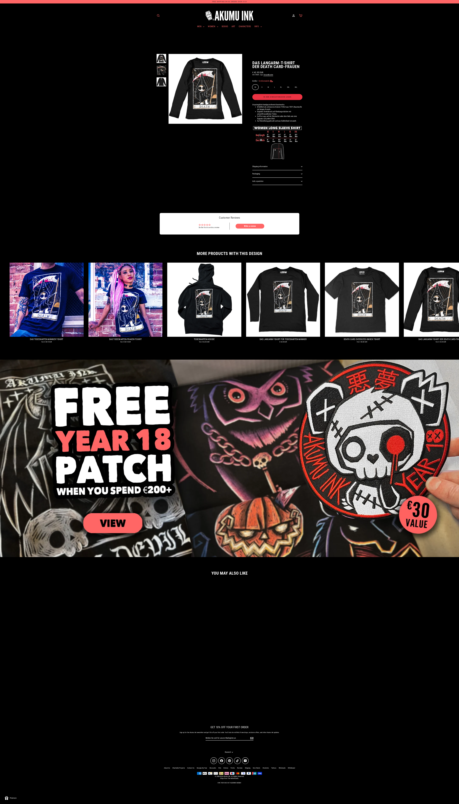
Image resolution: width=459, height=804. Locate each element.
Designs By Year (202, 768)
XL (281, 87)
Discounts (213, 768)
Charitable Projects (178, 768)
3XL (296, 87)
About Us (167, 768)
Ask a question (257, 181)
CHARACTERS (245, 26)
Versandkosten (268, 75)
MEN (199, 26)
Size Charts (256, 768)
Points (233, 768)
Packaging (256, 174)
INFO (256, 26)
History (225, 768)
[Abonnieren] (251, 738)
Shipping (247, 768)
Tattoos (273, 768)
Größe (261, 81)
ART (233, 26)
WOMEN (212, 26)
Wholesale (282, 768)
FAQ (219, 768)
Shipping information (260, 166)
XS (255, 87)
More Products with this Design (229, 253)
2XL (288, 87)
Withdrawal (291, 768)
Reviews (240, 768)
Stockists (266, 768)
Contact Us (190, 768)
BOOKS (225, 26)
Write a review (250, 226)
